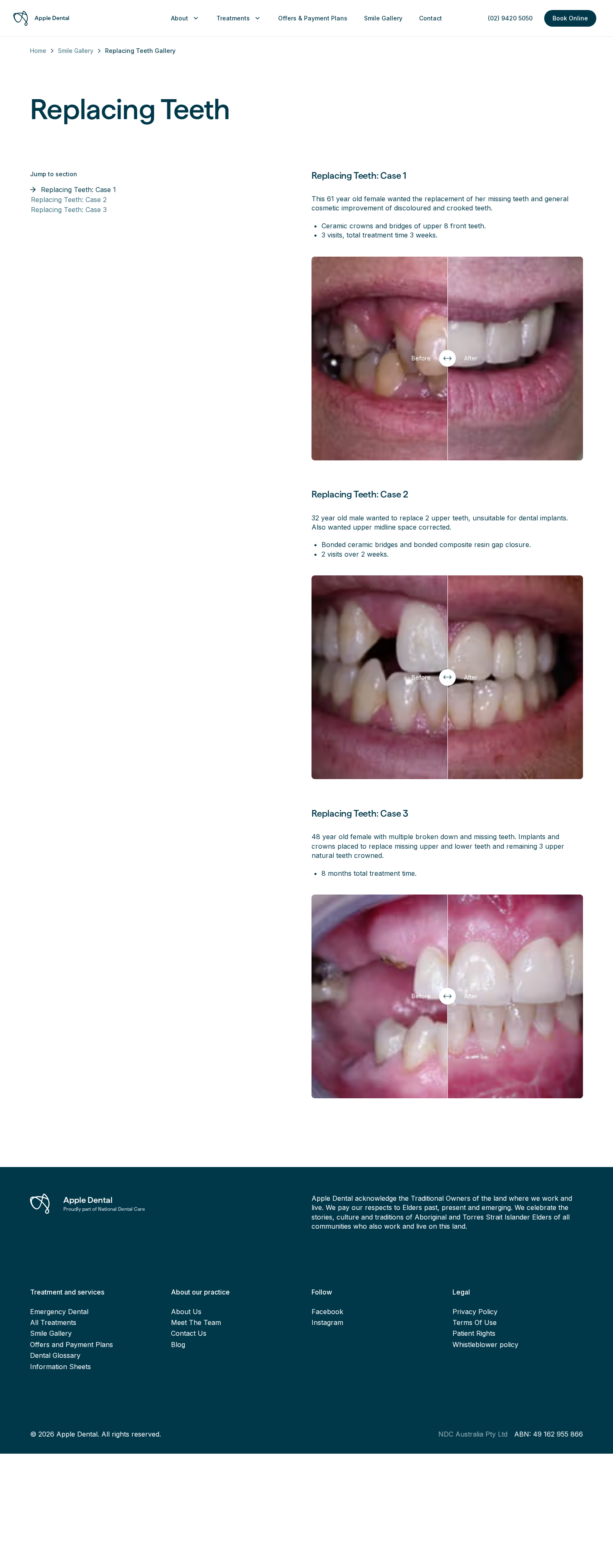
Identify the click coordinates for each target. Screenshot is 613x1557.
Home (38, 50)
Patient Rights (473, 1333)
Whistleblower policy (485, 1344)
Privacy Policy (474, 1311)
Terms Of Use (474, 1322)
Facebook (327, 1311)
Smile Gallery (75, 50)
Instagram (327, 1322)
